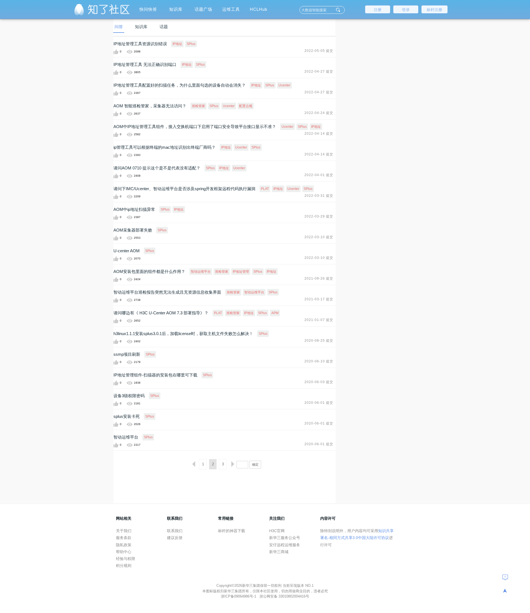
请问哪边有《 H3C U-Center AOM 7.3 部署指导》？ (160, 313)
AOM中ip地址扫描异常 (134, 209)
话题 (164, 26)
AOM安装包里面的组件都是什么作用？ (149, 271)
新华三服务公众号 (284, 537)
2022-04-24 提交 (318, 113)
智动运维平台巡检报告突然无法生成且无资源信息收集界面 (167, 292)
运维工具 (231, 9)
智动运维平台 (201, 272)
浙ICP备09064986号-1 (239, 596)
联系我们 (174, 531)
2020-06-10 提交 (318, 361)
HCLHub (258, 9)
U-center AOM (126, 250)
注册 (377, 9)
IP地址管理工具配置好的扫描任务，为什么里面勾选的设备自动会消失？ (179, 85)
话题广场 (203, 9)
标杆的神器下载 (231, 531)
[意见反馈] (505, 577)
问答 (119, 26)
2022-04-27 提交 (318, 71)
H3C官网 (277, 531)
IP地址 (177, 44)
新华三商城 (278, 552)
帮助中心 (123, 552)
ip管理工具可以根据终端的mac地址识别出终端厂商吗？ (164, 147)
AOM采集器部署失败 (132, 230)
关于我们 (123, 531)
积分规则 (123, 565)
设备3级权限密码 (129, 395)
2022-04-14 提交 (318, 134)
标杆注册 (434, 9)
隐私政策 (123, 545)
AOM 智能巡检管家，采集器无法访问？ (149, 106)
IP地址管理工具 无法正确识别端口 (144, 64)
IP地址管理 (241, 272)
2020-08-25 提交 (318, 341)
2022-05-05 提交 (318, 51)
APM (275, 313)
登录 (406, 9)
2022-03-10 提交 (318, 237)
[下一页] (233, 464)
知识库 (175, 9)
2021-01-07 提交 (318, 320)
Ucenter (284, 85)
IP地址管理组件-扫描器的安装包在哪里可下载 (155, 375)
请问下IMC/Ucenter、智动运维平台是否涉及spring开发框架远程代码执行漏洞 (184, 188)
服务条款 (123, 537)
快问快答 (148, 9)
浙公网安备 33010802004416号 (284, 596)
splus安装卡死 (126, 416)
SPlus (191, 44)
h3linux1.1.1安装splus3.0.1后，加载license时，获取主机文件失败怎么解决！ (183, 333)
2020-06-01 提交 (318, 403)
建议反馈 (174, 537)
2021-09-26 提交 (318, 278)
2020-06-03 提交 (318, 382)
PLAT (265, 189)
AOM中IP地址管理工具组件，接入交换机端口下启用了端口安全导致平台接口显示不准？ (194, 126)
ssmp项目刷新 (126, 354)
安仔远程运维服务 (284, 545)
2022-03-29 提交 (318, 216)
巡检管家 (198, 106)
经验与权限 (125, 558)
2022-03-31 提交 (318, 196)
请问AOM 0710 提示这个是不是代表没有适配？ (156, 168)
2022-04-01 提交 (318, 175)
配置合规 (245, 106)
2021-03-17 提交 (318, 299)
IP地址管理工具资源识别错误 (140, 43)
